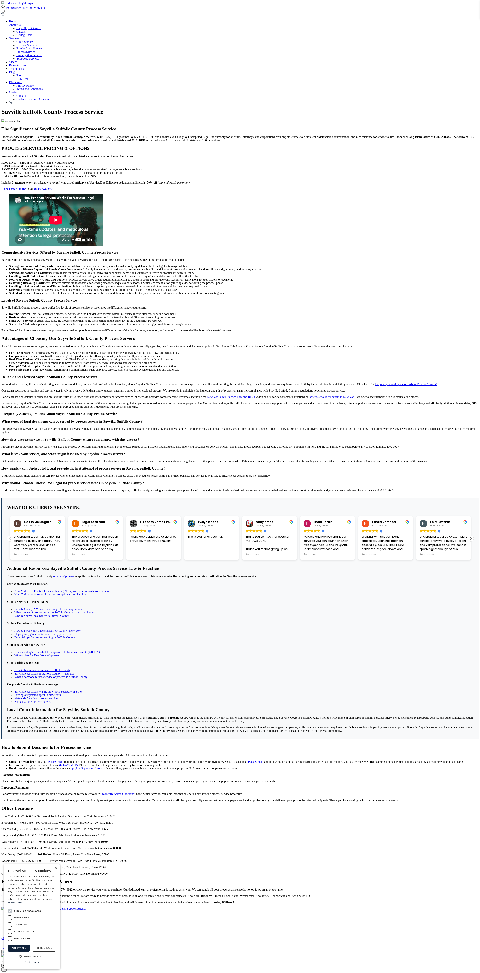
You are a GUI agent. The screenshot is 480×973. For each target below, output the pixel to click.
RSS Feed (22, 78)
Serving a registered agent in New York (37, 695)
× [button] (55, 868)
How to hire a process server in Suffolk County (42, 670)
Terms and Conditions (29, 89)
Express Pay (13, 7)
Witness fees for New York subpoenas (36, 655)
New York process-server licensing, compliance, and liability (50, 594)
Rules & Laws (17, 65)
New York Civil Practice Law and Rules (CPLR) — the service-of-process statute (62, 591)
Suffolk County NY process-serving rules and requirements (49, 609)
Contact (13, 92)
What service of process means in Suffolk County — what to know (54, 612)
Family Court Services (29, 48)
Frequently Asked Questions (117, 793)
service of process (63, 576)
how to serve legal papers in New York (332, 396)
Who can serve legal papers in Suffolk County (41, 615)
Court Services (25, 41)
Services (14, 38)
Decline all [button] (44, 948)
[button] (10, 538)
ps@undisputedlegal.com (87, 768)
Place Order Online (14, 188)
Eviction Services (26, 45)
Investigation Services (29, 55)
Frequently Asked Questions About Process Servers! (406, 384)
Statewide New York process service (36, 698)
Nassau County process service (32, 701)
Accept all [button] (19, 948)
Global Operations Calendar (33, 99)
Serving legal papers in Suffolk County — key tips (44, 673)
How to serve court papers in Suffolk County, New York (47, 630)
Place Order (29, 7)
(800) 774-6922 (43, 188)
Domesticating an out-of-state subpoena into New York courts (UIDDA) (57, 652)
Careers (21, 31)
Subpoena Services (27, 58)
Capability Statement (28, 28)
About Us (15, 24)
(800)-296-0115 (68, 765)
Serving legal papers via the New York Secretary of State (48, 691)
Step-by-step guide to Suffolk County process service (45, 634)
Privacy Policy (25, 85)
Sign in (40, 7)
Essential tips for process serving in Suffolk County (44, 637)
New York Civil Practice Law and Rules (231, 396)
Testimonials (16, 68)
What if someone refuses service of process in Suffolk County (50, 677)
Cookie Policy (32, 962)
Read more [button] (21, 554)
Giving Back (24, 35)
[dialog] (32, 916)
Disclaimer (15, 82)
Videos (13, 62)
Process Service (25, 51)
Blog (12, 72)
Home (12, 21)
